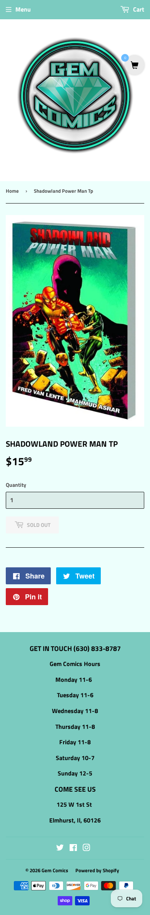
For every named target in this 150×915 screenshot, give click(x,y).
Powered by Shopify (97, 870)
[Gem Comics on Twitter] (60, 848)
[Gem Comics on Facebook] (73, 848)
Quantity (16, 485)
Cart (138, 9)
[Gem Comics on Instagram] (86, 848)
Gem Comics (55, 870)
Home (12, 191)
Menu (23, 9)
